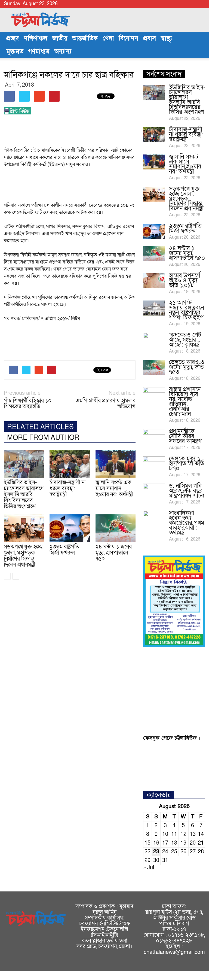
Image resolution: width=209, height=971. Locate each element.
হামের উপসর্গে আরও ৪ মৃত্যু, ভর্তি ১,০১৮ (184, 280)
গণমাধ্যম (39, 51)
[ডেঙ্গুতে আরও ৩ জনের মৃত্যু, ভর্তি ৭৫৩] (154, 367)
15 (147, 842)
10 (165, 834)
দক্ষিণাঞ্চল (35, 38)
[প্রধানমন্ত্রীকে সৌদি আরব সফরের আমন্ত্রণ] (154, 436)
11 (174, 834)
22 (147, 851)
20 (193, 842)
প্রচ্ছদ (12, 38)
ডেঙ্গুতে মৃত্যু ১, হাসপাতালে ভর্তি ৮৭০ (186, 463)
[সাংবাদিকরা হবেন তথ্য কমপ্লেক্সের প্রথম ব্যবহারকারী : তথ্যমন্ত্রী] (154, 518)
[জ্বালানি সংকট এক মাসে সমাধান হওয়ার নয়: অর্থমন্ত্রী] (116, 464)
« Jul (148, 867)
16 (156, 842)
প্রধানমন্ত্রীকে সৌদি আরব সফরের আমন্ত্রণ (185, 436)
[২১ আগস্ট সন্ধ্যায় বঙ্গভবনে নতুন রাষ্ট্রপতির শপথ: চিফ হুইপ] (154, 308)
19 (183, 842)
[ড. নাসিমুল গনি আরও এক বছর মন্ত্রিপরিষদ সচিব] (154, 491)
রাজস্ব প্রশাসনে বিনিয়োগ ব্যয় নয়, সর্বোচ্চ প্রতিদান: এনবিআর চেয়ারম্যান (185, 402)
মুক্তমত (14, 51)
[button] (198, 44)
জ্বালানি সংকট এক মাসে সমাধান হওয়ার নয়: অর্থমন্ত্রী (114, 488)
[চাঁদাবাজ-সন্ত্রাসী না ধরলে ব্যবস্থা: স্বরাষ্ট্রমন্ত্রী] (70, 464)
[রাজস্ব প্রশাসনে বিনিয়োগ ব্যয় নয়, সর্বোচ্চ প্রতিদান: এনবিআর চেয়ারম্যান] (154, 394)
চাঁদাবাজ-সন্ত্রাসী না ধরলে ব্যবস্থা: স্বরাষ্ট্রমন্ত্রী (68, 488)
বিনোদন (128, 38)
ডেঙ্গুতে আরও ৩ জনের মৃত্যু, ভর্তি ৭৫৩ (186, 367)
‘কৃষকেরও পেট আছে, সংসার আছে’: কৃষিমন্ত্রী (185, 340)
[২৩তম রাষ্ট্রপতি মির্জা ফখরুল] (70, 528)
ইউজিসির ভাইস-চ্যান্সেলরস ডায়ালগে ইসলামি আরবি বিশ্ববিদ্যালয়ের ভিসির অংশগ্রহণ (24, 494)
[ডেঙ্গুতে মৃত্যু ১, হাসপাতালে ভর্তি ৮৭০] (154, 464)
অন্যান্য (62, 51)
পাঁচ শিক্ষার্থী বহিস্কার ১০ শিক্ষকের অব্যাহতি (27, 403)
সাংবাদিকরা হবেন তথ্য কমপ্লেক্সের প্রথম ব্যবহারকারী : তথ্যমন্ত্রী (186, 523)
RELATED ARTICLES (40, 427)
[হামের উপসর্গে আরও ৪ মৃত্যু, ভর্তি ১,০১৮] (154, 280)
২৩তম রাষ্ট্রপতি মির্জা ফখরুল (64, 549)
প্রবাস (149, 38)
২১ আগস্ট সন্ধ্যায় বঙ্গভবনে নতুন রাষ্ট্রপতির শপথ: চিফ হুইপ (186, 310)
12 (183, 834)
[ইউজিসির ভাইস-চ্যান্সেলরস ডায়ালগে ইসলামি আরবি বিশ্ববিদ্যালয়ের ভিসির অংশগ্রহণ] (24, 464)
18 (174, 842)
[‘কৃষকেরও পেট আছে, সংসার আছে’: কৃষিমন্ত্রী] (154, 340)
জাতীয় (59, 38)
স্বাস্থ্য (166, 38)
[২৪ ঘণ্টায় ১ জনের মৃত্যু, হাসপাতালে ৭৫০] (116, 528)
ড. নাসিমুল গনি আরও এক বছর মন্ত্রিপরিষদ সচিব (186, 491)
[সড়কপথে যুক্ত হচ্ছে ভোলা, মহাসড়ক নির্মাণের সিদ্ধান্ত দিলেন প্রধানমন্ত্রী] (24, 528)
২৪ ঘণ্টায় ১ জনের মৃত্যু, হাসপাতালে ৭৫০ (114, 552)
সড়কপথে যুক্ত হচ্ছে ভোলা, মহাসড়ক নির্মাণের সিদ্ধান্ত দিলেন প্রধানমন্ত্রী (23, 555)
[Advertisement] (103, 132)
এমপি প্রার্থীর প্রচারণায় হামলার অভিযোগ (106, 403)
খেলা (108, 38)
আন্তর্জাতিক (85, 38)
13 (193, 834)
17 (165, 842)
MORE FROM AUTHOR (43, 437)
